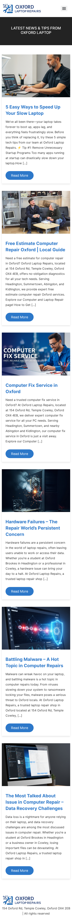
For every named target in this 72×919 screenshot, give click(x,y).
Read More (19, 175)
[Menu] (64, 8)
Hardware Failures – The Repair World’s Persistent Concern (33, 528)
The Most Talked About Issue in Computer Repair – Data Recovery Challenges (35, 802)
